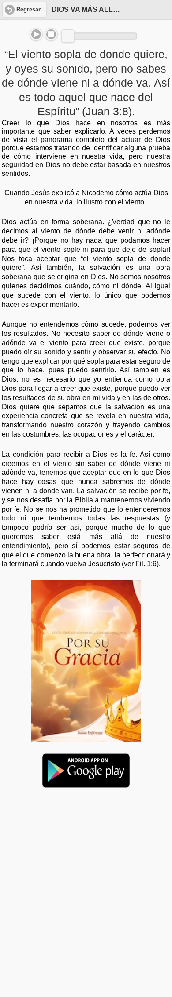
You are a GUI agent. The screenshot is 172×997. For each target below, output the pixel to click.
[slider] (68, 36)
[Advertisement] (86, 862)
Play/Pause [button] (36, 34)
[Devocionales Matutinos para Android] (86, 784)
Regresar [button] (28, 10)
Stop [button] (51, 34)
